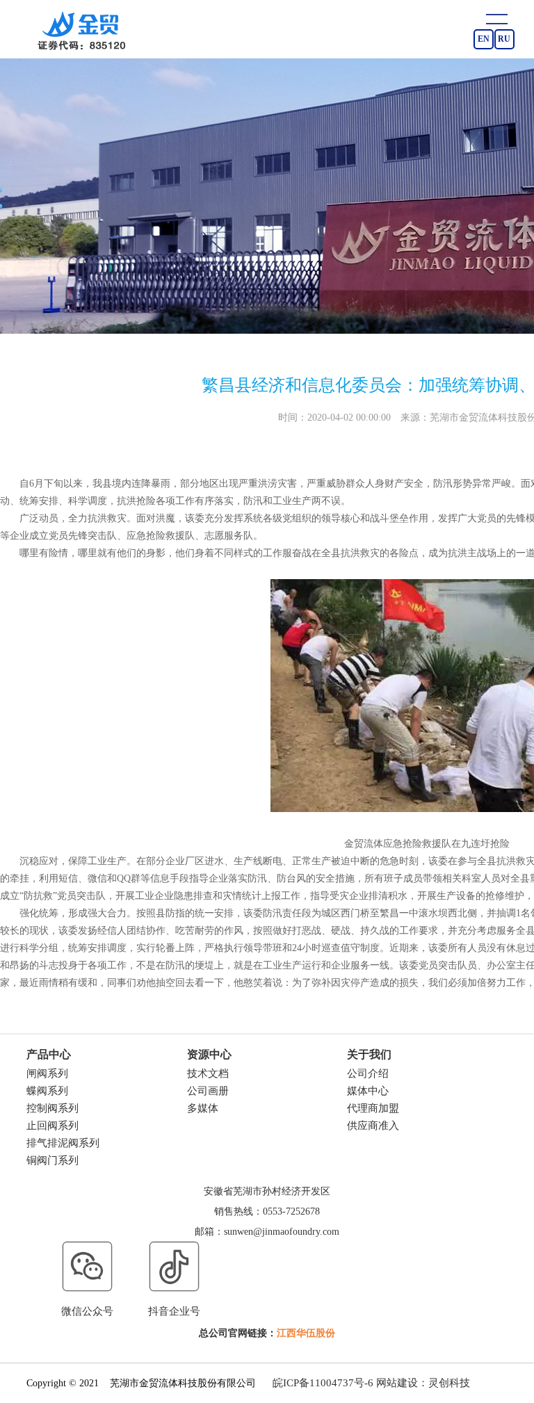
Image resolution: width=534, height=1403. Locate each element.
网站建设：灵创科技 (423, 1382)
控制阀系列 (52, 1108)
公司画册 (208, 1090)
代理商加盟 (373, 1108)
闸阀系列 (47, 1073)
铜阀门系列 (52, 1160)
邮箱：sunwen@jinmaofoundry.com (267, 1231)
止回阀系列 (52, 1125)
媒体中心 (368, 1090)
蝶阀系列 (47, 1090)
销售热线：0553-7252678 (267, 1211)
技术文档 (208, 1073)
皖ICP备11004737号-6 (323, 1382)
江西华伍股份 (306, 1333)
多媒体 (202, 1108)
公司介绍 (368, 1073)
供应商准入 (373, 1125)
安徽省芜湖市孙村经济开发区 (267, 1191)
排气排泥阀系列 (62, 1143)
